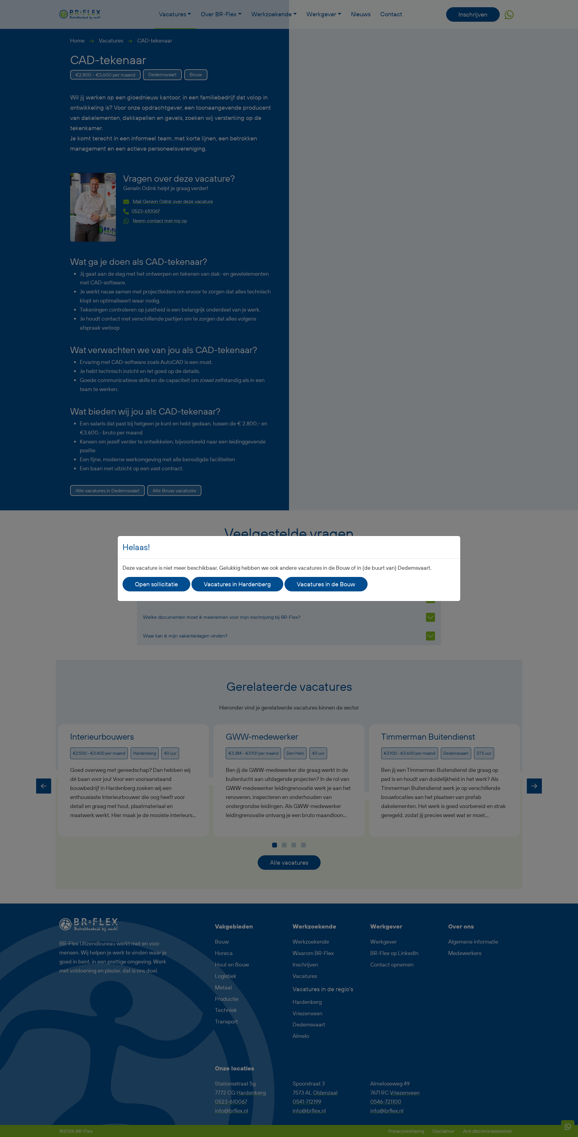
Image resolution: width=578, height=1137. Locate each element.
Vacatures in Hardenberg (237, 584)
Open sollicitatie (156, 584)
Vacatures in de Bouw (326, 584)
